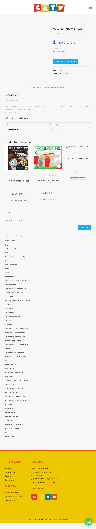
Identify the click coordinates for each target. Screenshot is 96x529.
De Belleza (9, 309)
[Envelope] (54, 497)
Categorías (10, 261)
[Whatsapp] (41, 497)
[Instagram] (35, 497)
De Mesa (65, 73)
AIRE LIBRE (44, 175)
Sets (7, 360)
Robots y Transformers (15, 356)
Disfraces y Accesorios (15, 289)
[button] (88, 522)
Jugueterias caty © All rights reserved (48, 520)
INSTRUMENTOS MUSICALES (17, 301)
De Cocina (9, 313)
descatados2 (10, 277)
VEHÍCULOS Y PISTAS (14, 424)
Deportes (9, 245)
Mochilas (9, 297)
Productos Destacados (15, 400)
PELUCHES (10, 364)
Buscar (84, 227)
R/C (6, 432)
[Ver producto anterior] (85, 24)
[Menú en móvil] (4, 8)
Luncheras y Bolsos (14, 293)
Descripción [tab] (35, 88)
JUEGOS (8, 305)
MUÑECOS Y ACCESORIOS (16, 345)
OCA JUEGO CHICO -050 (77, 159)
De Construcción (12, 317)
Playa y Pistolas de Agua (16, 257)
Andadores (10, 376)
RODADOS (9, 404)
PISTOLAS (9, 368)
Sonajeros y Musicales (15, 396)
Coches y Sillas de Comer (16, 380)
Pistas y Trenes (12, 428)
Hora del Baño (11, 392)
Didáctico (9, 384)
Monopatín (10, 412)
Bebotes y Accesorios (15, 333)
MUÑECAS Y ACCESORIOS (16, 329)
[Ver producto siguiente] (89, 24)
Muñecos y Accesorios (15, 352)
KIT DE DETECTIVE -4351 (18, 181)
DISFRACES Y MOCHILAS (16, 281)
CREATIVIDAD (11, 265)
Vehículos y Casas (13, 341)
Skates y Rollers (12, 416)
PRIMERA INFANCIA (14, 372)
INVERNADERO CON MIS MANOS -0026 (48, 181)
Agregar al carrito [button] (18, 200)
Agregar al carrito (66, 61)
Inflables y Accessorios (15, 249)
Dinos (7, 349)
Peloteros (9, 253)
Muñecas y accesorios (15, 337)
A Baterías (9, 408)
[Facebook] (48, 497)
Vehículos (9, 436)
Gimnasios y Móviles (14, 388)
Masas (7, 273)
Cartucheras (10, 285)
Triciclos (9, 420)
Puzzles (8, 325)
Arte (7, 269)
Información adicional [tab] (55, 88)
